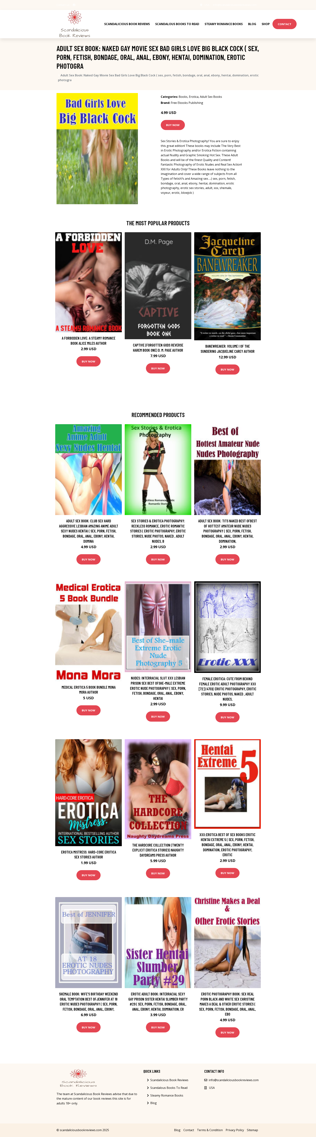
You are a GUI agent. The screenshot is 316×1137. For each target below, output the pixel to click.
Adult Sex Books (211, 97)
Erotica (193, 97)
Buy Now (173, 125)
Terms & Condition (210, 1130)
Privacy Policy (235, 1130)
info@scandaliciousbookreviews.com (235, 5)
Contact (284, 24)
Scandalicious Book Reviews (127, 24)
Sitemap (252, 1130)
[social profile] (74, 4)
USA (206, 5)
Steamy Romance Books (224, 24)
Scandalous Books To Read (177, 24)
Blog (252, 24)
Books (183, 97)
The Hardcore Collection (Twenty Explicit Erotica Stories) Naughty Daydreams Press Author (158, 850)
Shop (266, 24)
